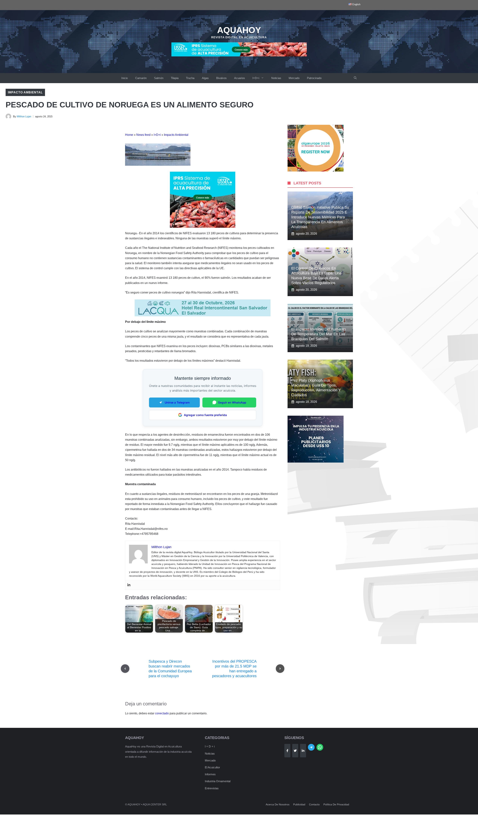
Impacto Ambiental (25, 92)
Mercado (294, 78)
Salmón (158, 78)
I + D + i (210, 746)
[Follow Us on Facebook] (287, 750)
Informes (210, 774)
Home (129, 134)
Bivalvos (221, 78)
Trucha (190, 78)
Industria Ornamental (217, 781)
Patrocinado (314, 78)
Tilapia (175, 78)
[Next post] (280, 668)
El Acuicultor (212, 767)
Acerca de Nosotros (277, 804)
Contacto (314, 804)
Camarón (141, 78)
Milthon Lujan (24, 116)
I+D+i (255, 78)
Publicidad (299, 804)
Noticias (276, 78)
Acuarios (239, 78)
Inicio (124, 78)
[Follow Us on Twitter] (295, 750)
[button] (355, 78)
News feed (143, 134)
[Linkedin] (129, 585)
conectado (162, 713)
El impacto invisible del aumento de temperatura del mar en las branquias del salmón (318, 334)
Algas (205, 78)
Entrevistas (212, 788)
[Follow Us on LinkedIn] (303, 750)
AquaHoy (239, 30)
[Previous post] (125, 668)
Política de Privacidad (336, 804)
